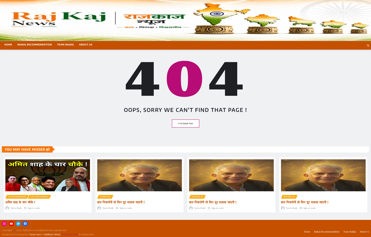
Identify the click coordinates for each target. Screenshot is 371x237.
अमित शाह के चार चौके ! (20, 202)
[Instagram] (4, 223)
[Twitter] (18, 223)
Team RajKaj (65, 44)
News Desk (15, 208)
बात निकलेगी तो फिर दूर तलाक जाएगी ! (121, 202)
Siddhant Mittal (52, 234)
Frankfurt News (70, 234)
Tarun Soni (35, 234)
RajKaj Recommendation (34, 44)
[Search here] (368, 45)
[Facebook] (25, 223)
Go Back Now (186, 123)
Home (8, 44)
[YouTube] (11, 223)
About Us (85, 44)
